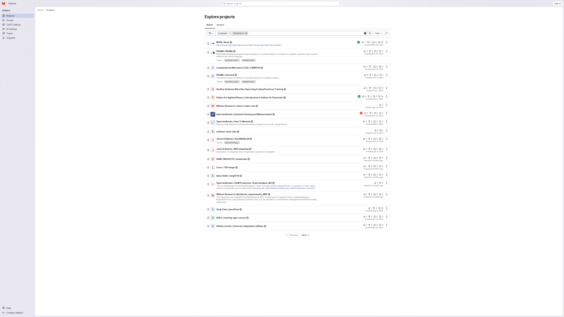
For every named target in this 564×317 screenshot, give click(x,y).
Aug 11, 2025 (378, 211)
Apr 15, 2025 (378, 219)
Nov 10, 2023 (377, 116)
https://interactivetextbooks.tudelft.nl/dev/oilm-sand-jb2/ (290, 188)
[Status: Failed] (361, 113)
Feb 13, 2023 (377, 69)
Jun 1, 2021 (378, 91)
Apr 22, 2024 (377, 107)
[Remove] (246, 33)
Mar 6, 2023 (378, 124)
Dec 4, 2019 (378, 141)
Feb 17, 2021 (378, 133)
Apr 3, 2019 (378, 151)
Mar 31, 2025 (377, 227)
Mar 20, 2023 (377, 45)
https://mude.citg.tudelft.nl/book (230, 45)
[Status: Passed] (358, 42)
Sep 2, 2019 (378, 99)
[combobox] (378, 33)
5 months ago (377, 169)
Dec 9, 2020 (378, 77)
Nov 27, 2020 (377, 54)
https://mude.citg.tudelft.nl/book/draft (264, 45)
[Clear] (365, 33)
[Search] (369, 33)
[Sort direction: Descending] (386, 33)
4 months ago (377, 160)
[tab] (210, 24)
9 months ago (377, 197)
